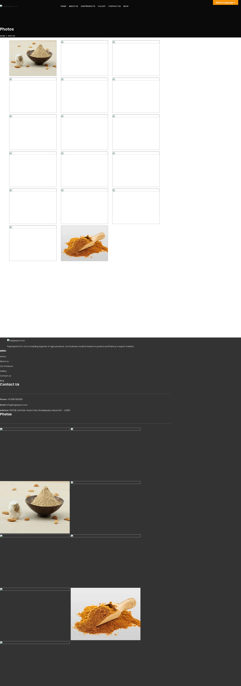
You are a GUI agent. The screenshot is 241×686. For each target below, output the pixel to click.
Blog (2, 380)
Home (2, 36)
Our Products (6, 366)
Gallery (3, 371)
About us (4, 361)
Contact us (5, 375)
